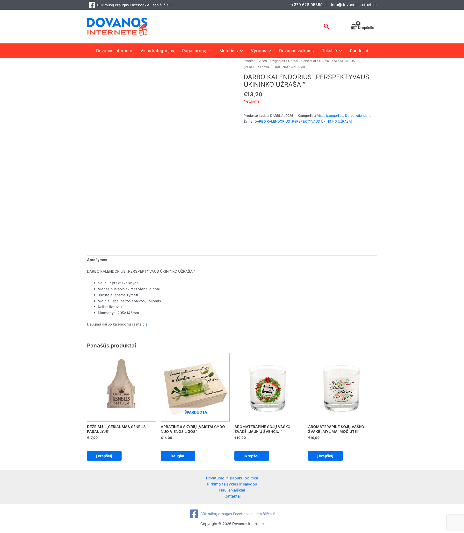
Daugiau (178, 456)
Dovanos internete (114, 50)
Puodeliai (359, 50)
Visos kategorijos (157, 50)
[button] (327, 26)
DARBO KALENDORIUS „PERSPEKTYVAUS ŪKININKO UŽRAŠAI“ (303, 121)
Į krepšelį (104, 456)
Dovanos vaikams (296, 50)
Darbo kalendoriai (302, 61)
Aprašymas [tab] (97, 259)
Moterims (228, 50)
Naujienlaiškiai (232, 490)
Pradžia (249, 61)
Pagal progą (194, 50)
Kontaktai (232, 496)
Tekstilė (329, 50)
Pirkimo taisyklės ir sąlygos (232, 484)
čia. (145, 324)
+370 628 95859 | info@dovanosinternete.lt (334, 4)
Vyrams (258, 50)
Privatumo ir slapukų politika (232, 478)
